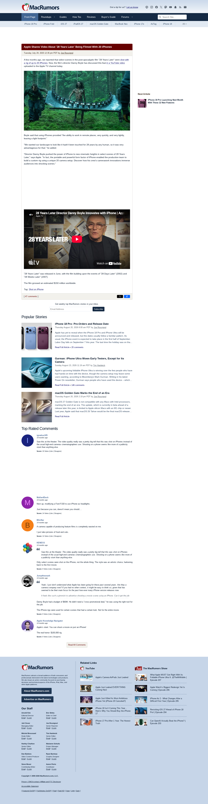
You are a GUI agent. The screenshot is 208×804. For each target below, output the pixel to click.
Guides (63, 17)
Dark (78, 791)
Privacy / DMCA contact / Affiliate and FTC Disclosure (41, 782)
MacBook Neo (121, 24)
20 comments (77, 347)
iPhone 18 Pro (30, 24)
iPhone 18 (167, 24)
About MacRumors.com (36, 691)
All (185, 24)
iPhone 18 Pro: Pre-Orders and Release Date (82, 323)
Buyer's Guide (108, 17)
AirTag (153, 24)
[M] (27, 508)
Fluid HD (61, 791)
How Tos (76, 17)
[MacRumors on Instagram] (151, 7)
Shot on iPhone (36, 289)
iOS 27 (64, 24)
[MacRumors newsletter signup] (185, 7)
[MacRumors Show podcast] (146, 7)
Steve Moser (26, 764)
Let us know (132, 7)
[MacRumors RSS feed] (180, 7)
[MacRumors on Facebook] (156, 7)
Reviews (91, 17)
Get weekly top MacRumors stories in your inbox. (77, 304)
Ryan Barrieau (51, 754)
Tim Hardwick (99, 365)
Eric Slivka (50, 713)
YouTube (90, 668)
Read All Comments (77, 645)
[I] (27, 446)
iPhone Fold (49, 24)
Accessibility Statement (30, 786)
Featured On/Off (28, 791)
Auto (68, 791)
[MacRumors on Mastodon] (165, 7)
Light (73, 791)
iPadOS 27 (78, 24)
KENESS (41, 543)
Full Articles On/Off (44, 791)
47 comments (31, 296)
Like (51, 451)
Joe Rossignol (67, 53)
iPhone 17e (139, 24)
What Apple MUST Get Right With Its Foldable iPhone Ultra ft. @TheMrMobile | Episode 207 (168, 677)
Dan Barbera (26, 754)
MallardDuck (42, 497)
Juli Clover (25, 723)
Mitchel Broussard (28, 733)
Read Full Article (62, 347)
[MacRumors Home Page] (40, 7)
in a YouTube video (115, 63)
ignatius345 (42, 435)
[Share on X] (120, 296)
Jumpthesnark (43, 576)
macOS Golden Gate (99, 24)
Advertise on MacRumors (37, 699)
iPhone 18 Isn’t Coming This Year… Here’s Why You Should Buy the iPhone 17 (112, 711)
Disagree (57, 451)
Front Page (29, 17)
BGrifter (40, 520)
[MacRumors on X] (161, 7)
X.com (29, 718)
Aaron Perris (51, 764)
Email (23, 718)
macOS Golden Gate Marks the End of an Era (82, 393)
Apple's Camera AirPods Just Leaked (111, 677)
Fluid (54, 791)
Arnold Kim (26, 713)
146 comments (78, 385)
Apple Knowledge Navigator (50, 621)
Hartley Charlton (28, 744)
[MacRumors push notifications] (175, 7)
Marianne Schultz (53, 744)
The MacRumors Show (155, 668)
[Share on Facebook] (127, 296)
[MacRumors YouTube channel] (170, 7)
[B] (27, 531)
